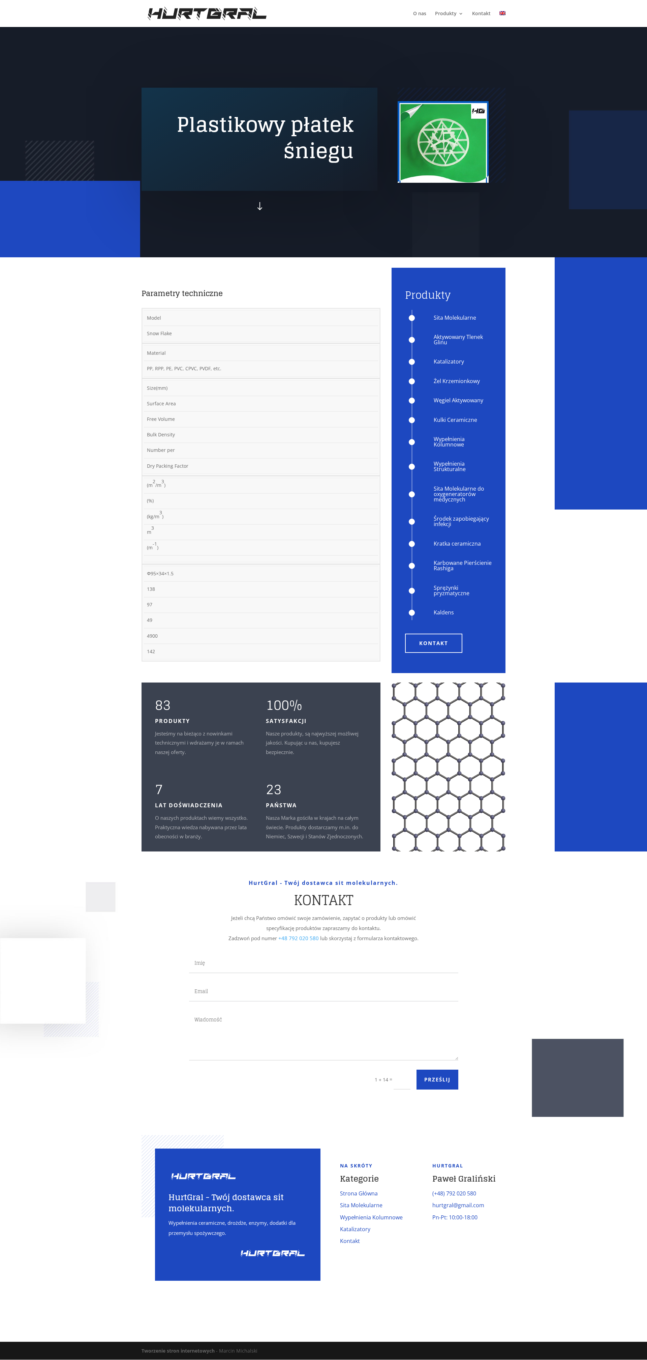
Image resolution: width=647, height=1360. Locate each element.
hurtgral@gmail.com (458, 1205)
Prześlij (437, 1079)
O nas (419, 14)
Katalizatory (355, 1229)
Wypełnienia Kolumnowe (371, 1217)
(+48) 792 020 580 (454, 1193)
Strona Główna (359, 1193)
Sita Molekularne (361, 1205)
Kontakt (481, 14)
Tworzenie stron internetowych (178, 1351)
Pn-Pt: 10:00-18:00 (454, 1217)
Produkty (446, 14)
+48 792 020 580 (298, 938)
